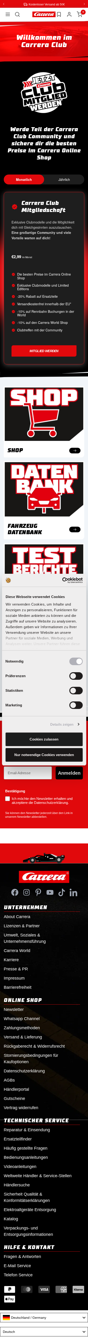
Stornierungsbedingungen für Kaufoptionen (31, 1058)
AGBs (9, 1080)
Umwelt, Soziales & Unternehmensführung (25, 938)
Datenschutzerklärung (24, 1070)
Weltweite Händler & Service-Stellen (38, 1175)
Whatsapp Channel (22, 1018)
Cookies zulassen (44, 739)
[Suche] (17, 14)
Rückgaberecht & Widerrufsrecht (34, 1046)
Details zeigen (61, 724)
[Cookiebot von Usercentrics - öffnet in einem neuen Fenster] (63, 580)
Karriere (11, 959)
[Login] (69, 14)
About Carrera (17, 916)
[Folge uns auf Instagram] (26, 892)
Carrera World (17, 950)
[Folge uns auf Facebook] (15, 892)
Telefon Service (18, 1274)
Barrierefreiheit (17, 987)
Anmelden (69, 772)
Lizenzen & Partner (22, 925)
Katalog (11, 1218)
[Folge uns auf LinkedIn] (73, 892)
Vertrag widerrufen (21, 1107)
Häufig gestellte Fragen (25, 1148)
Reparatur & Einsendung (27, 1129)
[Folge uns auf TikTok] (61, 892)
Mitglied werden (44, 351)
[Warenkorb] (79, 14)
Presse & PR (16, 968)
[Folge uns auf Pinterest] (38, 892)
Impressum (14, 978)
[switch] (76, 676)
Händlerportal (16, 1089)
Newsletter (14, 1009)
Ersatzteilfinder (18, 1138)
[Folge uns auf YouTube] (50, 892)
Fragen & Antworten (22, 1256)
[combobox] (44, 1317)
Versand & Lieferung (23, 1036)
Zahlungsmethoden (22, 1027)
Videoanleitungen (20, 1166)
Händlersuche (17, 1184)
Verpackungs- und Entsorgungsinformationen (28, 1231)
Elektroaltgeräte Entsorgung (30, 1209)
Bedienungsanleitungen (26, 1157)
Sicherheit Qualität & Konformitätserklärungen (27, 1197)
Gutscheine (14, 1098)
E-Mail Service (17, 1265)
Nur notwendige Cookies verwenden (44, 755)
